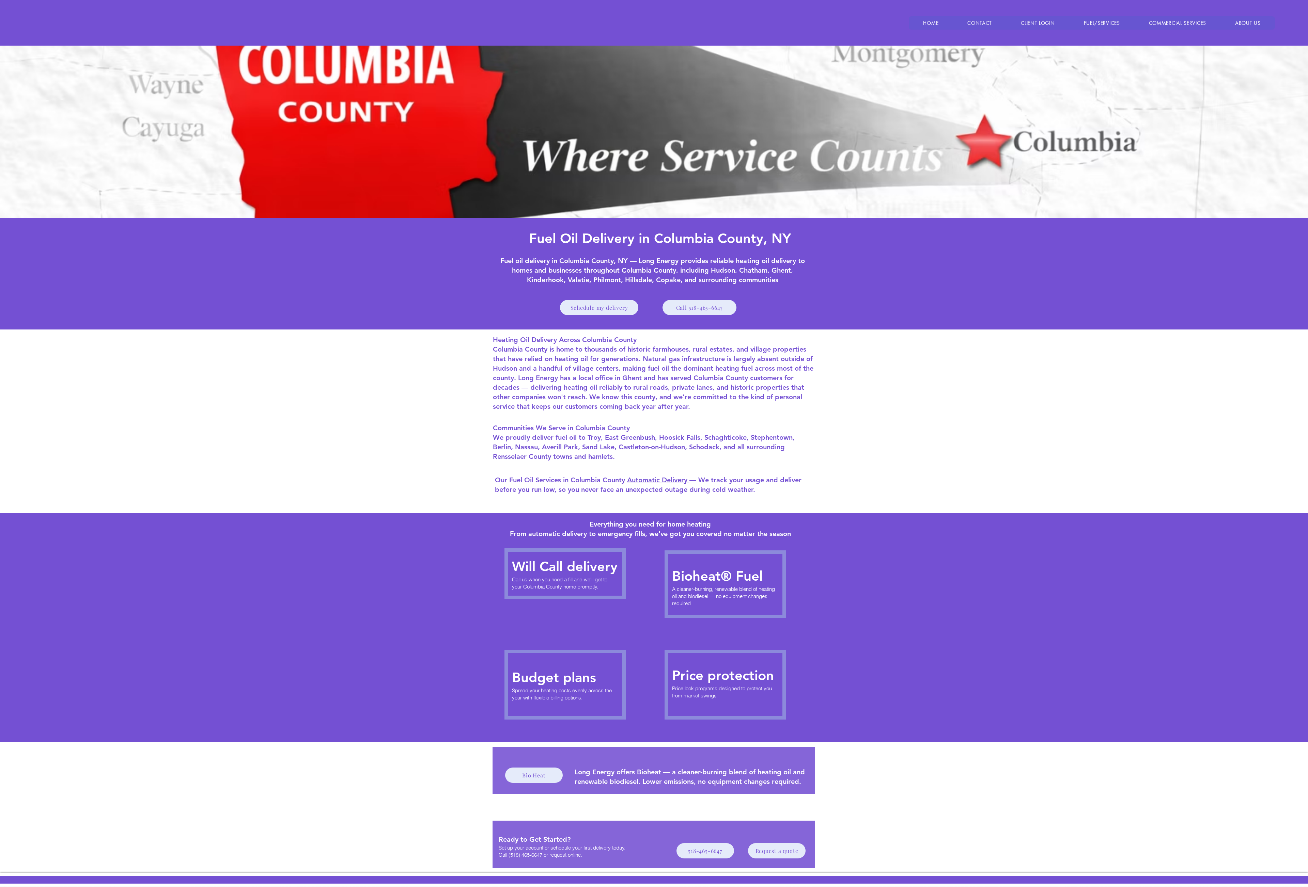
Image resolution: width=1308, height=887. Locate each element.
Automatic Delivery (658, 480)
